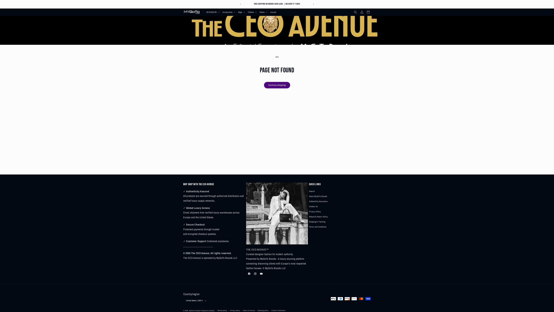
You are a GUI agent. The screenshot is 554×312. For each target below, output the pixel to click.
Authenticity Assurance (318, 201)
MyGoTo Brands (194, 311)
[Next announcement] (313, 4)
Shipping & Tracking (317, 221)
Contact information (278, 310)
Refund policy (222, 310)
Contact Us (313, 206)
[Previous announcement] (240, 4)
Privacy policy (235, 310)
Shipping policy (263, 310)
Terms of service (249, 310)
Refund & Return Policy (318, 216)
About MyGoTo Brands (318, 196)
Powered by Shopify (208, 311)
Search (312, 191)
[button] (213, 12)
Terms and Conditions (317, 226)
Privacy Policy (315, 211)
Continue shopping (277, 85)
